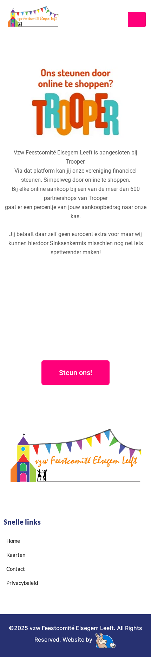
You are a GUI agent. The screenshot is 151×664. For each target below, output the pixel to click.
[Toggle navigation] (137, 19)
